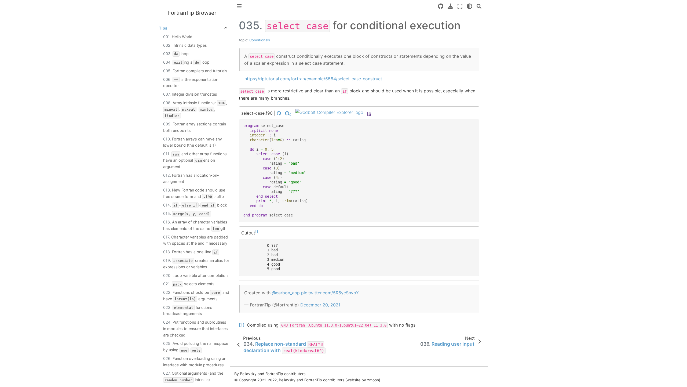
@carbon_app (286, 292)
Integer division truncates (190, 94)
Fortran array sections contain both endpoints (194, 127)
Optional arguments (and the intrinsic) (193, 376)
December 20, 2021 (320, 305)
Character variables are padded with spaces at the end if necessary (195, 240)
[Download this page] (450, 6)
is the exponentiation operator (190, 82)
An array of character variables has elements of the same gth (195, 225)
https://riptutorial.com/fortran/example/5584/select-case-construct (313, 78)
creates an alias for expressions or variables (196, 263)
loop (176, 53)
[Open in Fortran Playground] (369, 113)
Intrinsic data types (185, 45)
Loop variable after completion (195, 275)
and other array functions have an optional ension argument (195, 160)
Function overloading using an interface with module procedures (194, 361)
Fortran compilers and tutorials (195, 70)
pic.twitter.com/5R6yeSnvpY (330, 292)
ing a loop (186, 62)
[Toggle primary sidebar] (239, 6)
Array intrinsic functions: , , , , (195, 109)
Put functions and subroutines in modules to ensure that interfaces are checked (195, 328)
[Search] (479, 6)
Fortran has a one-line (190, 251)
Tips (163, 28)
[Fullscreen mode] (460, 6)
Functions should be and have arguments (196, 295)
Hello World (177, 36)
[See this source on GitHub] (279, 113)
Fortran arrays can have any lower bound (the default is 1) (192, 142)
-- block (195, 205)
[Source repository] (440, 6)
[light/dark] (469, 6)
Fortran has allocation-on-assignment (191, 178)
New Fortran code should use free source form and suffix (194, 193)
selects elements (188, 283)
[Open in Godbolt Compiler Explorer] (329, 113)
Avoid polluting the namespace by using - (195, 346)
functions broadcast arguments (187, 310)
